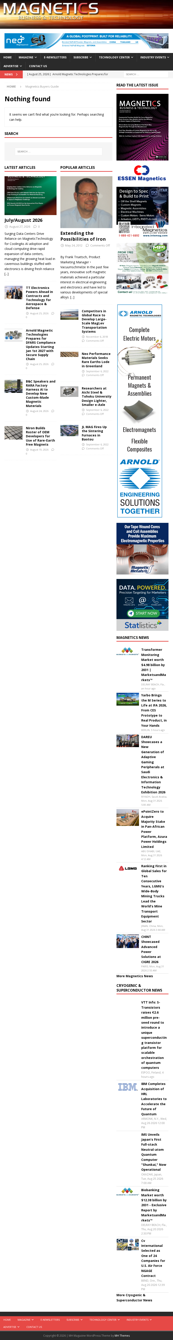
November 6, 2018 (97, 336)
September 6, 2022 (97, 371)
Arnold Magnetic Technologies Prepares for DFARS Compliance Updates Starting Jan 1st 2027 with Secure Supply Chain (41, 344)
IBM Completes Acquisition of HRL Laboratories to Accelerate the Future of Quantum (154, 1099)
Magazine (26, 57)
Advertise (11, 66)
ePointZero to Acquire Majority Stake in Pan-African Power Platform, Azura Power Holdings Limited (154, 829)
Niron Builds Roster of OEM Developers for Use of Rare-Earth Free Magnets (40, 436)
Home (7, 57)
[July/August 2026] (31, 195)
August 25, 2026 (39, 313)
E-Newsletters (55, 57)
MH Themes (122, 1336)
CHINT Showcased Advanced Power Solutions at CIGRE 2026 (151, 949)
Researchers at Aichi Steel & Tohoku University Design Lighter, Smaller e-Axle (97, 396)
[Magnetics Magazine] (86, 26)
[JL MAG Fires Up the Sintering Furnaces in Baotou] (69, 430)
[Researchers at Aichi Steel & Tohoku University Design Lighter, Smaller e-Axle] (69, 391)
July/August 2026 (23, 220)
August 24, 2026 (39, 411)
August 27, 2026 (19, 226)
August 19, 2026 (39, 449)
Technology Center (114, 57)
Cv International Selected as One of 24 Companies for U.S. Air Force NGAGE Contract (153, 1258)
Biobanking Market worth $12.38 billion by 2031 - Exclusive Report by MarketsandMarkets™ (154, 1205)
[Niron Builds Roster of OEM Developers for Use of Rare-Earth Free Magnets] (14, 433)
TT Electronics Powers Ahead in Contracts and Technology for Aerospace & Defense (39, 298)
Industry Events (153, 57)
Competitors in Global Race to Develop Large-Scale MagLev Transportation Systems (94, 321)
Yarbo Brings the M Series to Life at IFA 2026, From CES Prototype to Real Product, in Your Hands (154, 710)
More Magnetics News (134, 976)
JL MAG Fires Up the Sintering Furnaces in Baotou (94, 433)
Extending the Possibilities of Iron (83, 236)
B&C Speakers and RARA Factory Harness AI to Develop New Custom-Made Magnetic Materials (40, 393)
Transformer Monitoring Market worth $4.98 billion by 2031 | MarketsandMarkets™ (153, 664)
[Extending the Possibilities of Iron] (86, 202)
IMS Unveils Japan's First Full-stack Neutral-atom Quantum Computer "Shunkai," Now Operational (153, 1152)
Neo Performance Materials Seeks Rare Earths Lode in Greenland (96, 360)
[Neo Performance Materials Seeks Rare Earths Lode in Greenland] (69, 354)
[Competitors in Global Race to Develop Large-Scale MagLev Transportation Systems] (69, 314)
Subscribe (80, 57)
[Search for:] (145, 74)
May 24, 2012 (73, 245)
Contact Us (38, 66)
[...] (7, 274)
